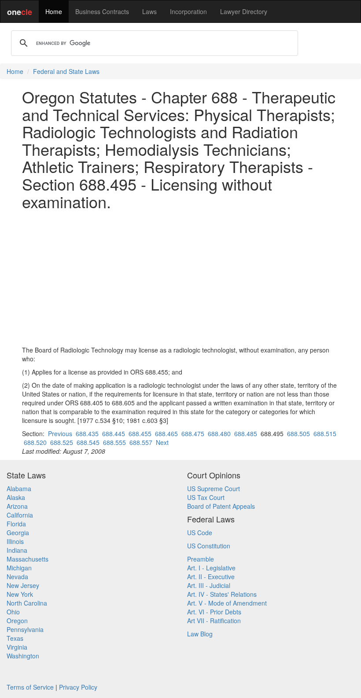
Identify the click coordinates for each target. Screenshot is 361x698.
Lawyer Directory (243, 11)
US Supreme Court (213, 488)
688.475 (192, 433)
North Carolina (27, 603)
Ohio (13, 611)
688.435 (87, 433)
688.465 (166, 433)
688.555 (114, 442)
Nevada (17, 576)
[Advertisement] (180, 277)
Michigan (19, 567)
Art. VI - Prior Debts (214, 611)
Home (53, 11)
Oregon (17, 620)
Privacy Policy (78, 687)
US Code (199, 532)
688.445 (113, 433)
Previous (60, 433)
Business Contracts (102, 11)
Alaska (16, 497)
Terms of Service (30, 687)
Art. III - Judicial (208, 585)
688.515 (324, 433)
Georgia (18, 532)
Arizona (17, 506)
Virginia (17, 647)
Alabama (19, 488)
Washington (23, 655)
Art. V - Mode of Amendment (227, 603)
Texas (15, 638)
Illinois (15, 541)
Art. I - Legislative (211, 567)
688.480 (219, 433)
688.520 (35, 442)
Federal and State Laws (66, 71)
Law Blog (200, 633)
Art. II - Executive (211, 576)
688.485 (245, 433)
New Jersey (23, 585)
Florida (16, 523)
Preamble (200, 559)
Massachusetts (27, 559)
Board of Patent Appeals (221, 506)
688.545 (88, 442)
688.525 (61, 442)
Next (162, 442)
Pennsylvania (25, 629)
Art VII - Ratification (214, 620)
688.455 (140, 433)
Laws (149, 11)
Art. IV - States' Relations (222, 594)
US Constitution (208, 545)
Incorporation (188, 11)
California (20, 515)
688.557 (140, 442)
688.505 (298, 433)
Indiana (17, 550)
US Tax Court (206, 497)
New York (20, 594)
